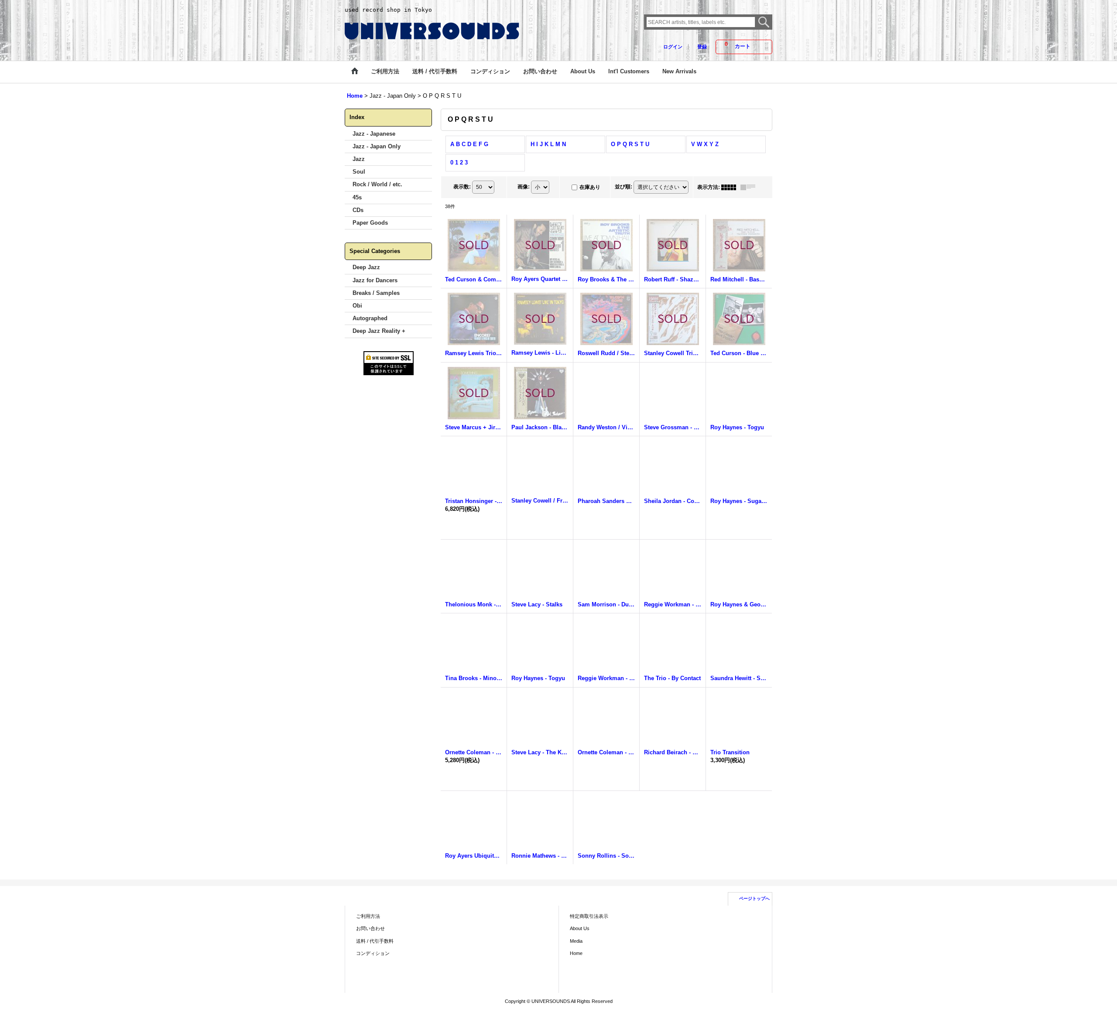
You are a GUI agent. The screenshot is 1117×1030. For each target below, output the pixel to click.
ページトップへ (754, 898)
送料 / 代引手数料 (375, 941)
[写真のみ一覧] (730, 187)
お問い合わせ (370, 928)
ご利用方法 (368, 916)
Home (576, 953)
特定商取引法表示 (589, 916)
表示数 (462, 187)
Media (576, 941)
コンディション (373, 953)
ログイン (672, 46)
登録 (702, 46)
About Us (579, 928)
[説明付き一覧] (750, 187)
